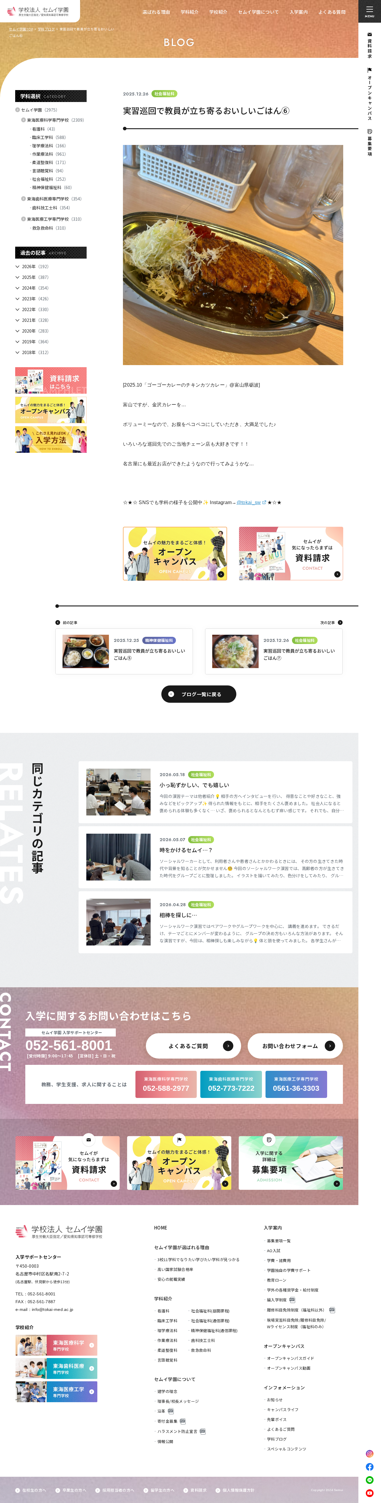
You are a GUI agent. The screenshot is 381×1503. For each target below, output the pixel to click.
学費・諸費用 (279, 1260)
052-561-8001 (41, 1294)
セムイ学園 (40, 110)
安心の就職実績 (171, 1279)
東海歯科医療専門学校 (55, 199)
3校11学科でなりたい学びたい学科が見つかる (198, 1259)
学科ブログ (46, 29)
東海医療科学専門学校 (57, 120)
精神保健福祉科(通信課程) (214, 1330)
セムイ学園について (258, 12)
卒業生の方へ (74, 1490)
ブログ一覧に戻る (201, 694)
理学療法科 (50, 146)
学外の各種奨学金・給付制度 (293, 1290)
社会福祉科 (50, 179)
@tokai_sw (249, 502)
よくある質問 (332, 12)
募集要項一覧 (279, 1241)
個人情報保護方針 (238, 1490)
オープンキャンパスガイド (291, 1358)
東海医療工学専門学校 (55, 219)
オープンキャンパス (284, 1346)
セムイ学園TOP (21, 29)
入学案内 (299, 12)
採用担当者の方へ (118, 1490)
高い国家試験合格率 (175, 1269)
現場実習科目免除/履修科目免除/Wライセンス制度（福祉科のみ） (296, 1323)
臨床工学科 (50, 137)
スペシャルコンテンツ (287, 1449)
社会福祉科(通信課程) (210, 1320)
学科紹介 (190, 12)
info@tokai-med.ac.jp (53, 1309)
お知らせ (275, 1399)
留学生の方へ (162, 1490)
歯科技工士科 (52, 208)
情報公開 (165, 1441)
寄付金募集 (167, 1421)
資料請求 (198, 1490)
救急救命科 (50, 228)
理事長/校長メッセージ (178, 1401)
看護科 (45, 129)
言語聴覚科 (49, 171)
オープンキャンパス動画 (288, 1368)
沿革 (161, 1411)
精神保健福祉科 (53, 187)
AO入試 (274, 1250)
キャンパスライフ (283, 1409)
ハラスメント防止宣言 (177, 1431)
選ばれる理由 (156, 12)
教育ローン (277, 1280)
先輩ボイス (277, 1419)
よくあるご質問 (281, 1429)
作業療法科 (50, 154)
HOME (161, 1227)
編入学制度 (277, 1300)
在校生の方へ (34, 1490)
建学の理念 (167, 1391)
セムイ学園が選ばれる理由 (181, 1247)
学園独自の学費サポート (289, 1270)
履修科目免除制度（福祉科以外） (297, 1310)
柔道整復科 (50, 162)
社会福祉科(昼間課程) (210, 1311)
